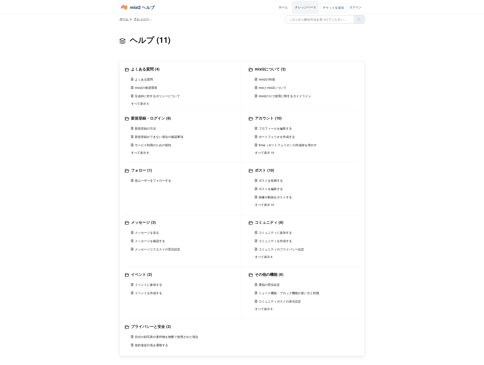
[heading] (182, 69)
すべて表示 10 (264, 152)
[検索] (359, 19)
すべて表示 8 (140, 152)
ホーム (283, 7)
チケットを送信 (333, 7)
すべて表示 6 (263, 257)
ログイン (355, 7)
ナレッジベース (305, 7)
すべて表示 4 (140, 103)
